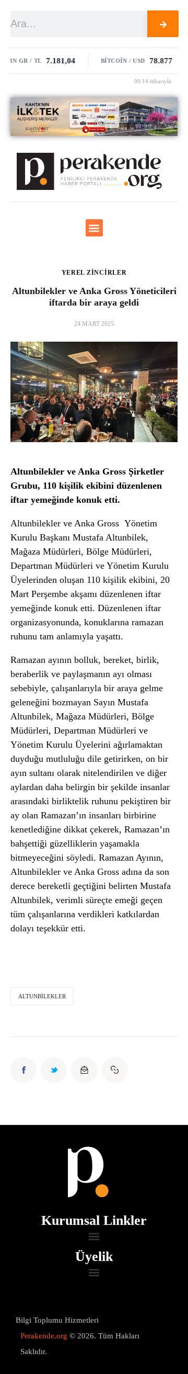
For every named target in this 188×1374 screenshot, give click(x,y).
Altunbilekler (42, 996)
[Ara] (163, 23)
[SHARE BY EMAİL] (84, 1070)
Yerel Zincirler (94, 272)
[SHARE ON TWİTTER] (54, 1070)
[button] (94, 227)
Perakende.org (43, 1336)
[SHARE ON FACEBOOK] (23, 1070)
